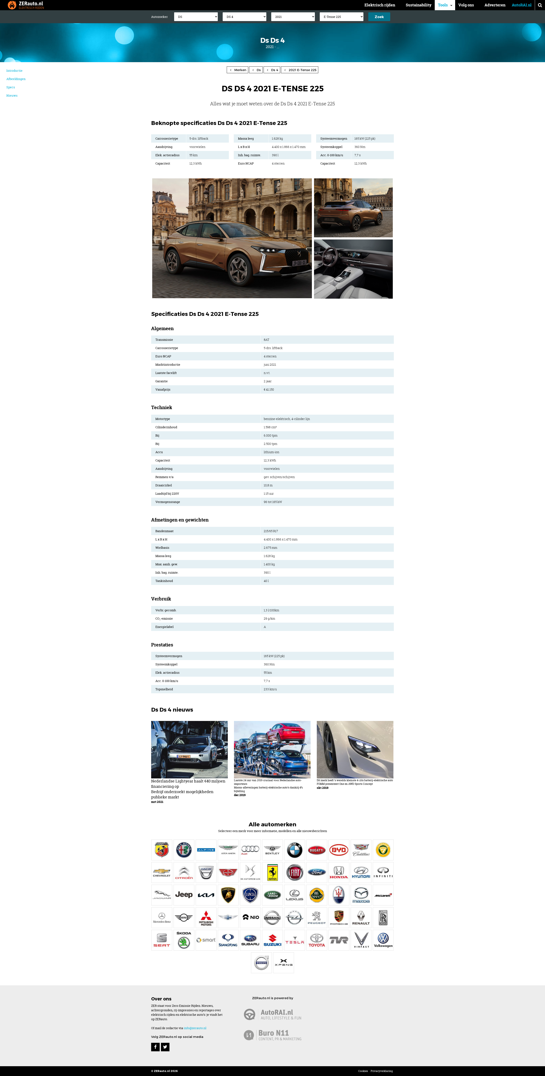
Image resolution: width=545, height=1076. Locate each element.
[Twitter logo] (165, 1047)
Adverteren (495, 5)
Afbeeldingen (16, 79)
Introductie (14, 71)
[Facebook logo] (155, 1047)
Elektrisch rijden (379, 5)
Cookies (363, 1071)
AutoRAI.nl (522, 5)
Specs (10, 87)
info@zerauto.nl (195, 1028)
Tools (443, 5)
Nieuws (11, 95)
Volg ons (466, 5)
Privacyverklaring (382, 1071)
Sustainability (419, 5)
